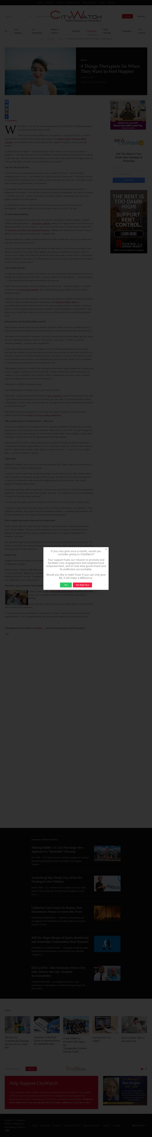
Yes (65, 585)
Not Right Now (82, 585)
